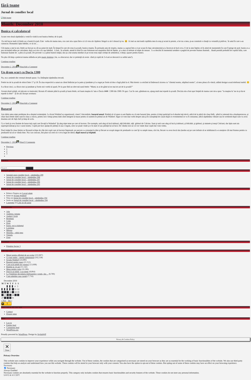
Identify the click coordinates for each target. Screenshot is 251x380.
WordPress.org (12, 330)
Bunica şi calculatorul (15, 31)
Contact (9, 312)
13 (2, 292)
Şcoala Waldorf (20, 196)
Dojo (8, 223)
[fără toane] (6, 18)
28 (5, 298)
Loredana (10, 228)
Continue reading (8, 61)
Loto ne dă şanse (24, 203)
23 (10, 295)
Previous (9, 147)
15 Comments (29, 142)
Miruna (9, 230)
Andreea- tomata (13, 214)
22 (8, 295)
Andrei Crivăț (12, 216)
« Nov (3, 300)
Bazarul (6, 108)
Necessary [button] (8, 365)
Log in (9, 323)
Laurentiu (10, 203)
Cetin (8, 221)
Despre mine (11, 314)
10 (13, 289)
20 (2, 295)
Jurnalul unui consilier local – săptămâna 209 (24, 175)
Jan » (10, 300)
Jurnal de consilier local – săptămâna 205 (23, 184)
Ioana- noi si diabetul (15, 226)
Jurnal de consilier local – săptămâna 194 (30, 198)
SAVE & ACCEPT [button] (12, 375)
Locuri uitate (27, 193)
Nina (21, 67)
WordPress (22, 334)
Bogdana (10, 218)
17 (13, 292)
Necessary (11, 368)
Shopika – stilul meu (14, 233)
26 (18, 295)
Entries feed (11, 325)
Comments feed (12, 327)
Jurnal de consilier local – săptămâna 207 (23, 180)
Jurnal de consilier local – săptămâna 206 (23, 182)
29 (8, 298)
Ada (8, 211)
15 (8, 292)
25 (16, 295)
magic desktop (47, 57)
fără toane (10, 5)
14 (5, 292)
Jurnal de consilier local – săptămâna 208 (23, 177)
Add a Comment (30, 67)
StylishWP (41, 334)
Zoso (8, 237)
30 (10, 298)
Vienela (9, 235)
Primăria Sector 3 (13, 246)
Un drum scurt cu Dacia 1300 (20, 72)
